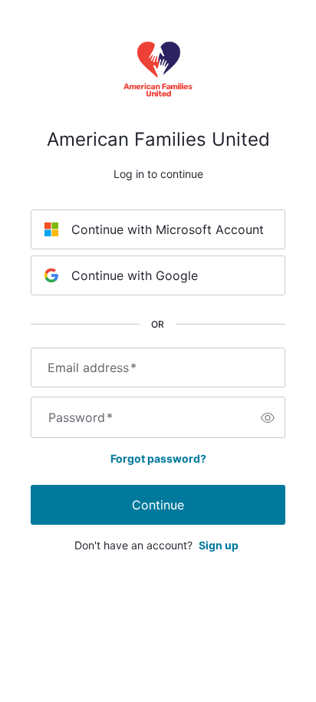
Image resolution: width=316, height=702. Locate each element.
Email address (92, 367)
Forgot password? (158, 458)
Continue (158, 504)
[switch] (268, 417)
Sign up (219, 545)
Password (80, 417)
